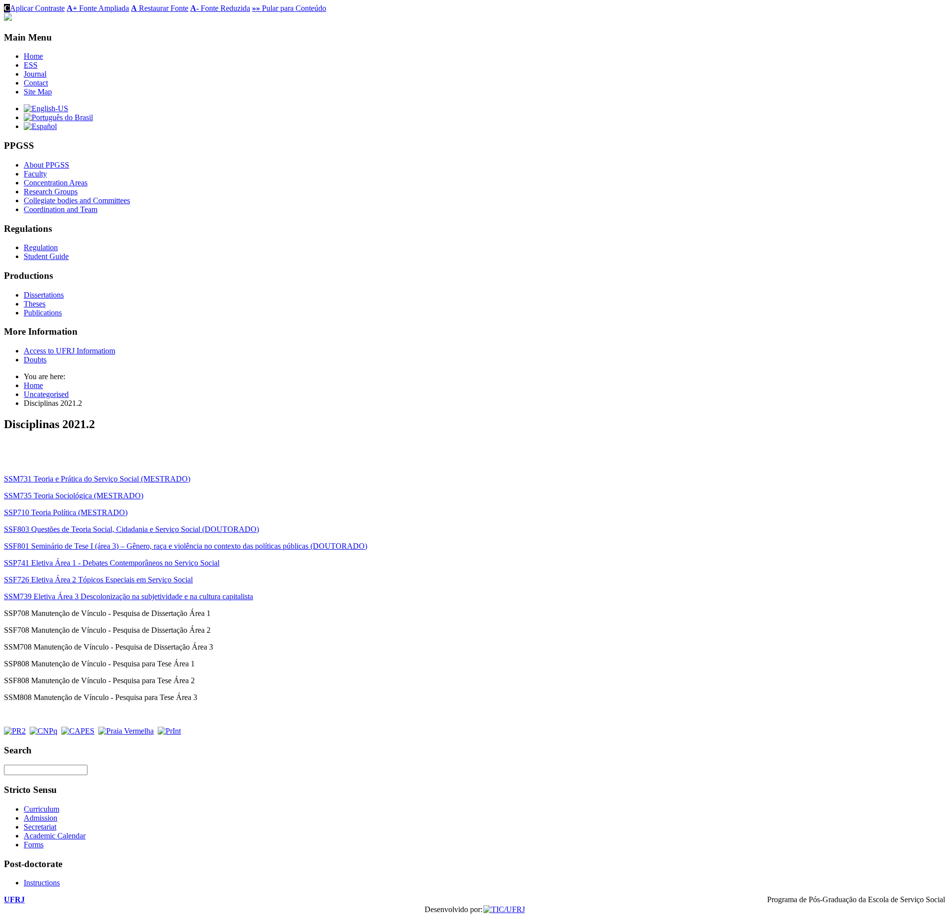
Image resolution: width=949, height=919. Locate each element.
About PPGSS (46, 165)
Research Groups (51, 191)
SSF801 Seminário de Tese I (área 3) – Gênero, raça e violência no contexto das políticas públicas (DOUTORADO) (185, 546)
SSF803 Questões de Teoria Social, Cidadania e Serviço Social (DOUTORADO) (131, 529)
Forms (33, 844)
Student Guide (46, 256)
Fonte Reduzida (220, 8)
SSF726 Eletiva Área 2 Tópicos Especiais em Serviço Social (98, 579)
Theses (34, 304)
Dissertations (44, 295)
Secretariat (40, 827)
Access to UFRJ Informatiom (69, 351)
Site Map (38, 92)
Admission (40, 818)
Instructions (42, 882)
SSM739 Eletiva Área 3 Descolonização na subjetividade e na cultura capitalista (128, 596)
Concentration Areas (55, 182)
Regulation (41, 247)
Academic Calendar (55, 835)
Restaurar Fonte (159, 8)
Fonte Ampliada (98, 8)
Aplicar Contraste (34, 8)
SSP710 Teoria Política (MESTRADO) (66, 512)
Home (33, 56)
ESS (31, 65)
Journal (35, 74)
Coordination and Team (60, 209)
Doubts (35, 359)
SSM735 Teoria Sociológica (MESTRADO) (73, 495)
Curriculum (41, 809)
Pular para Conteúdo (289, 8)
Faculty (35, 174)
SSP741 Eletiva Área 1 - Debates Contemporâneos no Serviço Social (111, 563)
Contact (36, 83)
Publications (43, 312)
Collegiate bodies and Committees (77, 200)
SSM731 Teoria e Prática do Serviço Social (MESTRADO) (97, 479)
